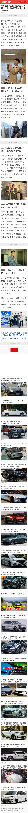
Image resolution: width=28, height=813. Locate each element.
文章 (20, 2)
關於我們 (3, 810)
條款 (12, 810)
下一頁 (14, 350)
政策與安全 (8, 810)
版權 (17, 810)
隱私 (15, 810)
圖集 (24, 2)
